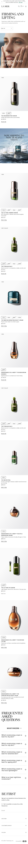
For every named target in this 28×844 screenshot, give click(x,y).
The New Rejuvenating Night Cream (12, 320)
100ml (19, 264)
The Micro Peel (6, 480)
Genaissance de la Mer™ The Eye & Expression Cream (11, 534)
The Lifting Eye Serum (8, 587)
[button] (1, 1)
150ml (3, 637)
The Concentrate (6, 266)
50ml (14, 264)
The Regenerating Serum (9, 116)
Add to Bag (4, 220)
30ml (3, 113)
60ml (14, 317)
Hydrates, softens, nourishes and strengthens (13, 643)
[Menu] (25, 6)
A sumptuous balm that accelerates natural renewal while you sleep (12, 697)
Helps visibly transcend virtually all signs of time (13, 537)
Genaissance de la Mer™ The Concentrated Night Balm (10, 694)
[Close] (25, 736)
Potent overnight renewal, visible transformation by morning (13, 482)
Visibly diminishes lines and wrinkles (10, 117)
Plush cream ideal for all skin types (10, 322)
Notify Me (3, 121)
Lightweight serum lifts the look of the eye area (13, 589)
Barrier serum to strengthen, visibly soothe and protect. (13, 268)
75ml (9, 113)
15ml (3, 210)
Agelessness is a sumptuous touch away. (12, 375)
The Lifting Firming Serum (9, 212)
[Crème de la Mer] (6, 6)
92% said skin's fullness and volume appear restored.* (12, 214)
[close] (21, 728)
